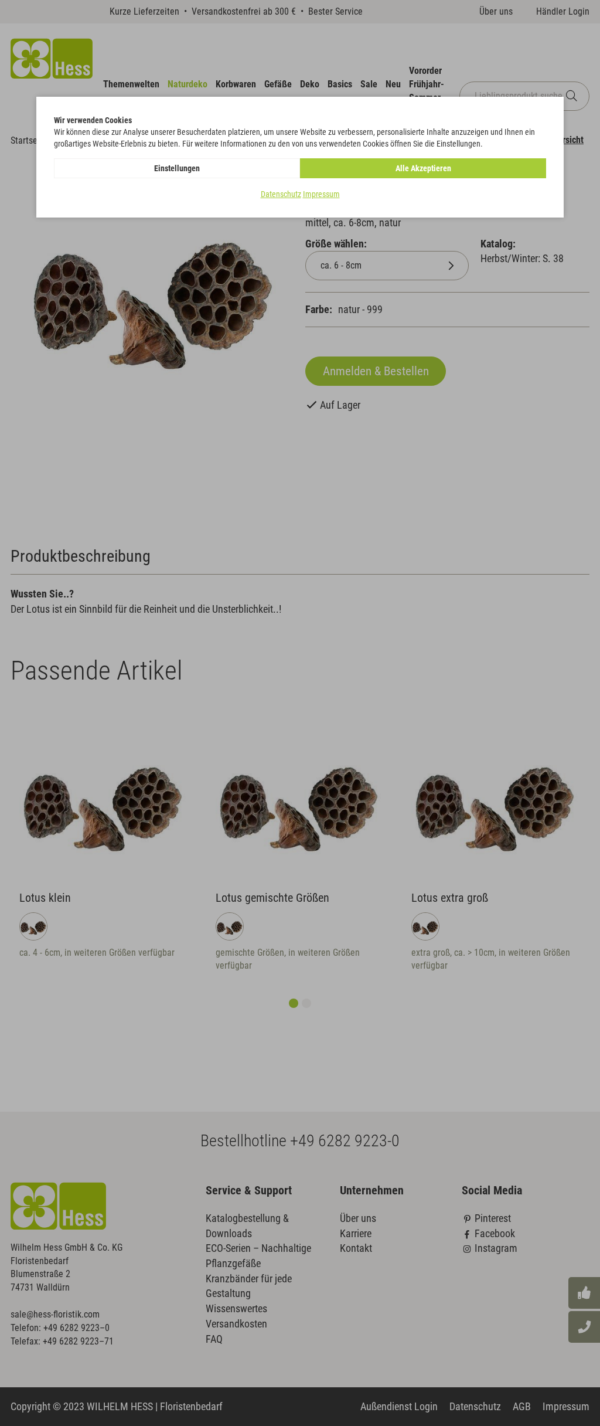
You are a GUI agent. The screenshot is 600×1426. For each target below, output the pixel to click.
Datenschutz (281, 194)
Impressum (321, 194)
